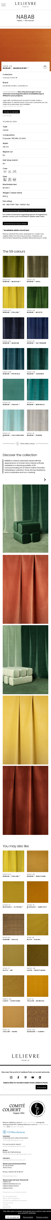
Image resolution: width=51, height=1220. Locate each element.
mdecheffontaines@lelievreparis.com (17, 1154)
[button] (13, 269)
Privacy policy (8, 1203)
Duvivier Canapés (17, 1127)
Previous (6, 480)
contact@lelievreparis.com (13, 1140)
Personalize (28, 1217)
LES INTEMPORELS (10, 92)
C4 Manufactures (29, 1122)
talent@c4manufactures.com (14, 1160)
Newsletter (7, 1207)
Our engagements (10, 1196)
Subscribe (41, 1087)
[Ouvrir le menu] (6, 5)
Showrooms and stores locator (14, 1192)
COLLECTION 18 (10, 78)
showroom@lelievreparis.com (14, 1146)
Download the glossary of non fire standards (24, 210)
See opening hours (10, 1176)
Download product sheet (15, 223)
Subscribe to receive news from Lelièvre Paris (25, 1083)
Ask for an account (15, 106)
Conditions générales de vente (15, 1200)
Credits (5, 1205)
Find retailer (7, 116)
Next (45, 480)
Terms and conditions (11, 1198)
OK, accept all (13, 1217)
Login (5, 106)
